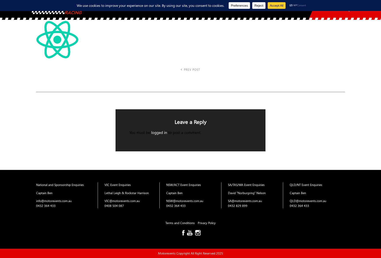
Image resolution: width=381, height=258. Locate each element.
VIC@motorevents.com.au (122, 201)
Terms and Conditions (180, 223)
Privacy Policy (207, 223)
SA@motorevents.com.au (245, 201)
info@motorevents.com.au (54, 201)
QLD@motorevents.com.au (308, 201)
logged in (159, 132)
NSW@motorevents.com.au (184, 201)
